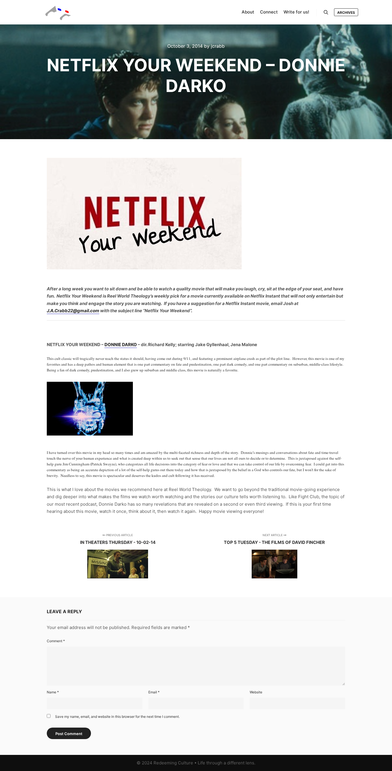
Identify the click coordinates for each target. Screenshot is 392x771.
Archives (346, 12)
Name (53, 692)
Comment (56, 641)
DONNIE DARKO (120, 344)
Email (154, 692)
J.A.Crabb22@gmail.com (73, 310)
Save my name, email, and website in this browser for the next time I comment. (117, 716)
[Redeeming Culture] (58, 12)
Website (256, 692)
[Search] (326, 12)
